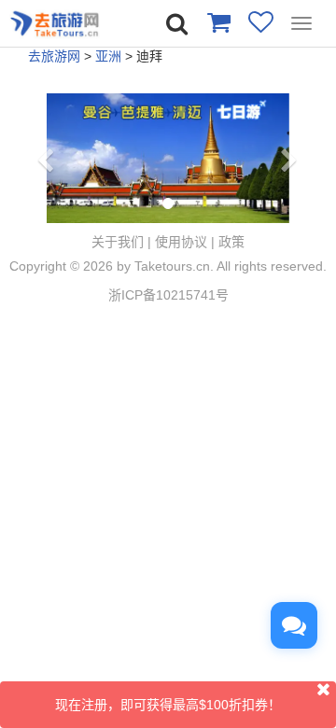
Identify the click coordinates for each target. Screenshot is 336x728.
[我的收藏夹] (261, 21)
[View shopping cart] (218, 21)
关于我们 (117, 241)
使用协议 (181, 241)
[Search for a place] (177, 23)
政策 (231, 241)
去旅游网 (54, 56)
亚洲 (108, 56)
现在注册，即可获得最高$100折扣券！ (168, 704)
